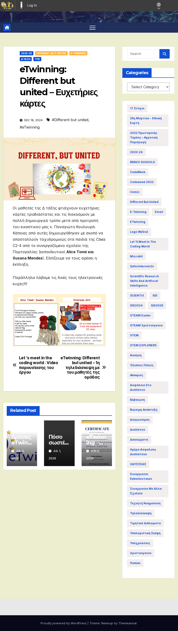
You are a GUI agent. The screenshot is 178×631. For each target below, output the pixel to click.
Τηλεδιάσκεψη (141, 513)
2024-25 (26, 53)
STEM (134, 335)
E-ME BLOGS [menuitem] (21, 5)
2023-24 (136, 152)
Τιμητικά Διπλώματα (145, 523)
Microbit (136, 256)
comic (135, 192)
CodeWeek (137, 172)
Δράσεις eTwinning (21, 442)
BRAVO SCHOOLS (142, 162)
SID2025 (157, 305)
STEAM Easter (140, 315)
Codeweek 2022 (142, 182)
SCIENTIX (137, 295)
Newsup (107, 623)
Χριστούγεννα (140, 553)
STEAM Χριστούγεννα (146, 325)
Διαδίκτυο (137, 429)
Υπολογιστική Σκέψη (145, 533)
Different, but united (51, 53)
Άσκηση (136, 355)
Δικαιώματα (139, 439)
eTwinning (137, 222)
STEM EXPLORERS (143, 345)
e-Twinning (138, 212)
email (159, 212)
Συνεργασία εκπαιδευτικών (141, 476)
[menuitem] (7, 5)
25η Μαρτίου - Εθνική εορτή (146, 121)
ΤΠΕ (37, 59)
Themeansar (127, 623)
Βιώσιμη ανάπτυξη (143, 409)
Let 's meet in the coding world (143, 244)
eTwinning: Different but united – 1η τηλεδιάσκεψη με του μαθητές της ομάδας (80, 367)
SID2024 (136, 305)
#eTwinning (30, 127)
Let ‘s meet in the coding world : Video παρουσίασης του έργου (38, 365)
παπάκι (135, 563)
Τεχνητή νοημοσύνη (145, 503)
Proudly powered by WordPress (64, 623)
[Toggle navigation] (92, 27)
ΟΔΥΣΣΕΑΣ (138, 464)
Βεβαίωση (137, 399)
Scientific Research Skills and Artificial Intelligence (144, 280)
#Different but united (70, 119)
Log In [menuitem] (32, 5)
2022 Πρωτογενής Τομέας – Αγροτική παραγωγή (144, 137)
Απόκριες (136, 375)
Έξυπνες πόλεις (142, 365)
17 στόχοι (137, 108)
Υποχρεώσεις (140, 543)
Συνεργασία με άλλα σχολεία (146, 491)
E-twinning (78, 53)
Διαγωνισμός (140, 419)
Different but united (144, 202)
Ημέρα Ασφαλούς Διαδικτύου (143, 452)
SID (155, 295)
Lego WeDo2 (139, 231)
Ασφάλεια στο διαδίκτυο (140, 387)
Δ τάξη (25, 59)
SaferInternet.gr (142, 266)
